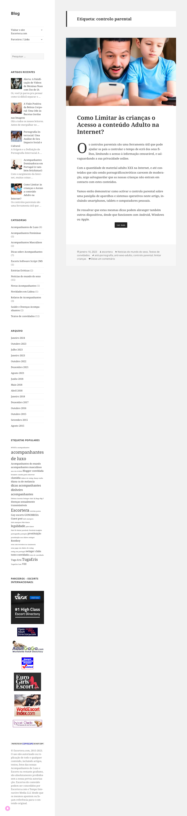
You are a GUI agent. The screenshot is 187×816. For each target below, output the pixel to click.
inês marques (28, 519)
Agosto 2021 (17, 373)
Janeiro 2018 (18, 396)
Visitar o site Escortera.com (19, 31)
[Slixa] (27, 607)
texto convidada (20, 554)
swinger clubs (33, 551)
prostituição (34, 533)
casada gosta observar (26, 475)
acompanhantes (23, 448)
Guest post (17, 518)
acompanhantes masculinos (26, 467)
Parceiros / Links (20, 39)
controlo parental (143, 255)
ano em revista (16, 471)
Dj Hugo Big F (39, 498)
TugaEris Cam (16, 564)
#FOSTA (14, 448)
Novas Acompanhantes (23, 285)
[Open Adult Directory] (27, 631)
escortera (107, 251)
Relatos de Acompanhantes (26, 297)
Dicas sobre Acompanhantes (26, 251)
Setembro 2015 (19, 419)
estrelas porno (35, 511)
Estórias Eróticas (20, 270)
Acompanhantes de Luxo (24, 227)
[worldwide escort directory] (27, 681)
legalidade (18, 526)
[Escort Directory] (27, 723)
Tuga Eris (16, 559)
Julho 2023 (17, 349)
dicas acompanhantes (26, 485)
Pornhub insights (35, 530)
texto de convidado (36, 555)
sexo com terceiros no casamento (23, 544)
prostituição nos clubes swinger (23, 537)
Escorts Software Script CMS (27, 261)
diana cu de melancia (23, 481)
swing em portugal (18, 551)
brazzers (14, 475)
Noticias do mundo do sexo (26, 276)
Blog (15, 13)
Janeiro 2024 (18, 337)
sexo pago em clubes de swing (22, 548)
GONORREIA (31, 515)
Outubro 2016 (18, 408)
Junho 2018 (17, 378)
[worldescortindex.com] (27, 705)
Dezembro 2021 (19, 367)
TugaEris (30, 559)
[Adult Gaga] (27, 646)
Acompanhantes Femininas (26, 233)
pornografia (15, 534)
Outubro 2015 (18, 414)
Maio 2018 (16, 384)
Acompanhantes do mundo (26, 463)
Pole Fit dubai (16, 530)
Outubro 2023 (18, 343)
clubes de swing (27, 478)
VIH (24, 564)
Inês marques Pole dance (20, 522)
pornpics (23, 534)
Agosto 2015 (17, 425)
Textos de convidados (23, 316)
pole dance (30, 526)
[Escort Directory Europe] (27, 663)
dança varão (38, 478)
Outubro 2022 (18, 361)
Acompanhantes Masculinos (26, 242)
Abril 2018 (16, 390)
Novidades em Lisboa (23, 291)
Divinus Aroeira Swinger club (22, 498)
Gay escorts (17, 515)
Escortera (20, 510)
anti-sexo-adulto (123, 255)
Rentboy (15, 540)
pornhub (25, 530)
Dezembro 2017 (19, 402)
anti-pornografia (104, 255)
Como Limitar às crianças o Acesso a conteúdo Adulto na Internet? (118, 124)
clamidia (16, 477)
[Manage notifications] (7, 808)
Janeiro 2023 (18, 355)
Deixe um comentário (103, 258)
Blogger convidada (33, 470)
